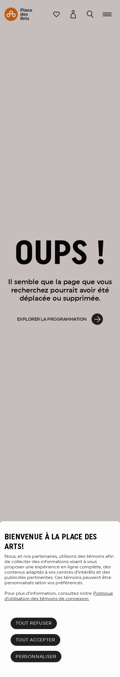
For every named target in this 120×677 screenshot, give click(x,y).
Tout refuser (34, 623)
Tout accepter (35, 639)
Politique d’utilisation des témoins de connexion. (58, 596)
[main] (60, 599)
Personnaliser (36, 656)
